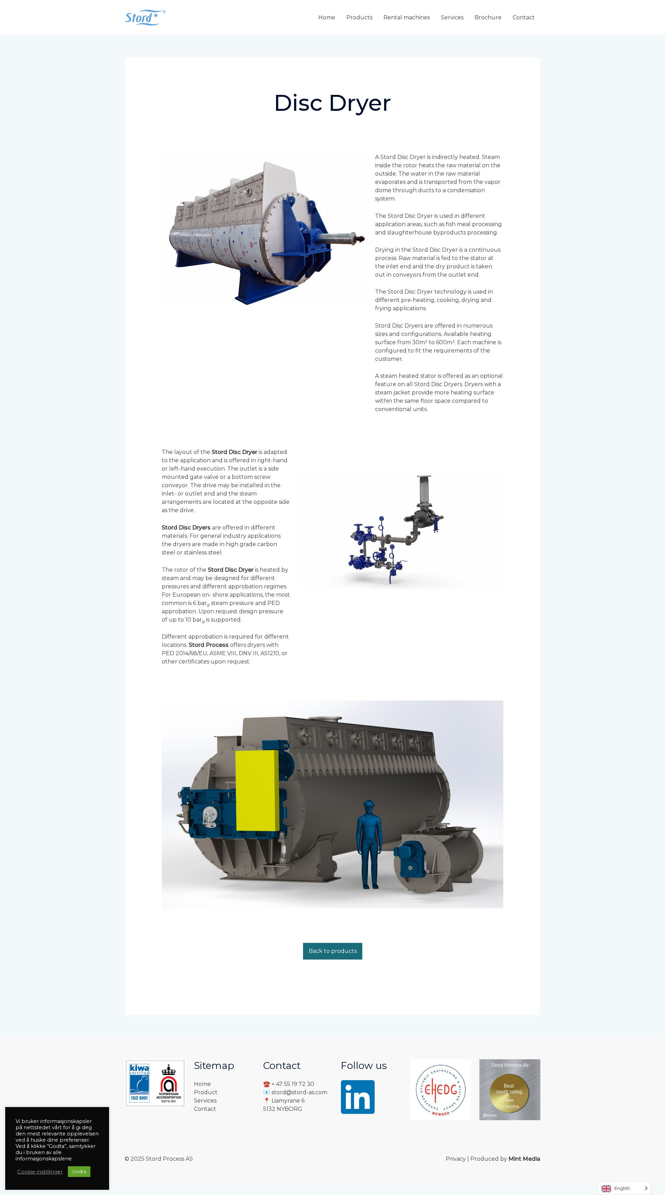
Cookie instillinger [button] (40, 1172)
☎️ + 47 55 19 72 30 (288, 1084)
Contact (205, 1109)
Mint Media (524, 1159)
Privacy (456, 1159)
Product (206, 1092)
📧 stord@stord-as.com (295, 1092)
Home (202, 1084)
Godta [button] (79, 1171)
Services (205, 1100)
